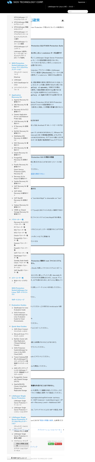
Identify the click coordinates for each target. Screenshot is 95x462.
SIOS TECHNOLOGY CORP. (28, 2)
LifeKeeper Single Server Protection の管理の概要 (21, 436)
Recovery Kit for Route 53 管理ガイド (20, 177)
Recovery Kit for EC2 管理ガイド (21, 111)
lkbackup (17, 77)
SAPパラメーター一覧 (21, 253)
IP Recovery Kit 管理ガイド (21, 127)
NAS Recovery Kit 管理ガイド (21, 144)
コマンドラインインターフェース (21, 88)
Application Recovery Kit (17, 96)
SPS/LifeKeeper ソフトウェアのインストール (21, 33)
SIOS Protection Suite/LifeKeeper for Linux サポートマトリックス (19, 291)
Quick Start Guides (19, 326)
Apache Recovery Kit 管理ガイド (21, 101)
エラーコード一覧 (18, 278)
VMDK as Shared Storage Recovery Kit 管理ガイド (21, 212)
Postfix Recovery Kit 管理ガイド (21, 166)
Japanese (82, 2)
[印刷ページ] (62, 20)
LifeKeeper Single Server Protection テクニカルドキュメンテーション (19, 420)
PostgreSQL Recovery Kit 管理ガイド (21, 160)
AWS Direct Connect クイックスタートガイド (21, 330)
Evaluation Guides (19, 305)
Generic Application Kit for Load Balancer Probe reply (21, 117)
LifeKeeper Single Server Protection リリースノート (20, 403)
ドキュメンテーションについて (21, 73)
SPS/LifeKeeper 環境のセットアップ (21, 28)
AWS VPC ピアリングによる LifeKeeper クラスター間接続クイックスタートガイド (21, 371)
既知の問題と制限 (46, 420)
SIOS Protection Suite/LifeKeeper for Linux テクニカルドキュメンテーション (20, 66)
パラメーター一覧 (18, 219)
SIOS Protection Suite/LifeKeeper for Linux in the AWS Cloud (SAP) (20, 351)
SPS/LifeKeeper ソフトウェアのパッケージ (21, 18)
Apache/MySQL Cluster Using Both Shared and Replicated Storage (20, 387)
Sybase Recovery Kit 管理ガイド (21, 206)
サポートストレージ (18, 300)
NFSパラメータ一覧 (20, 233)
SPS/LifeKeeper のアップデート (21, 48)
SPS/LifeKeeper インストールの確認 (21, 43)
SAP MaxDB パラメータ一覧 (21, 271)
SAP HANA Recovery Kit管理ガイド (21, 193)
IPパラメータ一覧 (19, 227)
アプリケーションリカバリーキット (21, 450)
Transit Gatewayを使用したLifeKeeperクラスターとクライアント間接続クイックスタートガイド (21, 361)
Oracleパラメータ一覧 (21, 235)
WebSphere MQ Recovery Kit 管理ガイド (21, 138)
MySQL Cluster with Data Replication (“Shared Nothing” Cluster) (20, 342)
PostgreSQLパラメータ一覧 (21, 239)
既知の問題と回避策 (22, 445)
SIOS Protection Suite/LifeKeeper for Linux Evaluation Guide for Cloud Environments (20, 317)
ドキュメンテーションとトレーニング (21, 427)
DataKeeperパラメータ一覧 (20, 257)
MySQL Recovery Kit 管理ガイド (21, 132)
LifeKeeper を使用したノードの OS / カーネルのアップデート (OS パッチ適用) (20, 55)
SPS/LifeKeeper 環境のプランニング (21, 23)
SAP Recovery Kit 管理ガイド (21, 187)
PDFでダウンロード (20, 458)
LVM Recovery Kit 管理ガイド (21, 122)
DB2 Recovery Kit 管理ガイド (21, 106)
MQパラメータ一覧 (20, 230)
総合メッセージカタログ (20, 282)
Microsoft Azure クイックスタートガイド (21, 335)
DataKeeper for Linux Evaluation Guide (21, 309)
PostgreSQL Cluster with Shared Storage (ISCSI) (21, 379)
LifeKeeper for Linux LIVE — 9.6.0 (60, 7)
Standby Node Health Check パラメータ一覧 (21, 262)
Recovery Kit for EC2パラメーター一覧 (21, 223)
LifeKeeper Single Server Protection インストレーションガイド (21, 410)
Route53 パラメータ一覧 (21, 249)
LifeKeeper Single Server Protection (19, 397)
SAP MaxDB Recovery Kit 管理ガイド (21, 200)
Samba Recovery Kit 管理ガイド (21, 182)
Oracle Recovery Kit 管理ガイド (21, 154)
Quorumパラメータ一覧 (20, 244)
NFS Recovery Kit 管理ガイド (21, 149)
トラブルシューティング (21, 441)
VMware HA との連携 (21, 431)
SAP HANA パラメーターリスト (20, 266)
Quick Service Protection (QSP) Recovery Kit (19, 172)
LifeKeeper (17, 80)
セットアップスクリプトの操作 (20, 38)
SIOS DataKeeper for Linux (21, 84)
